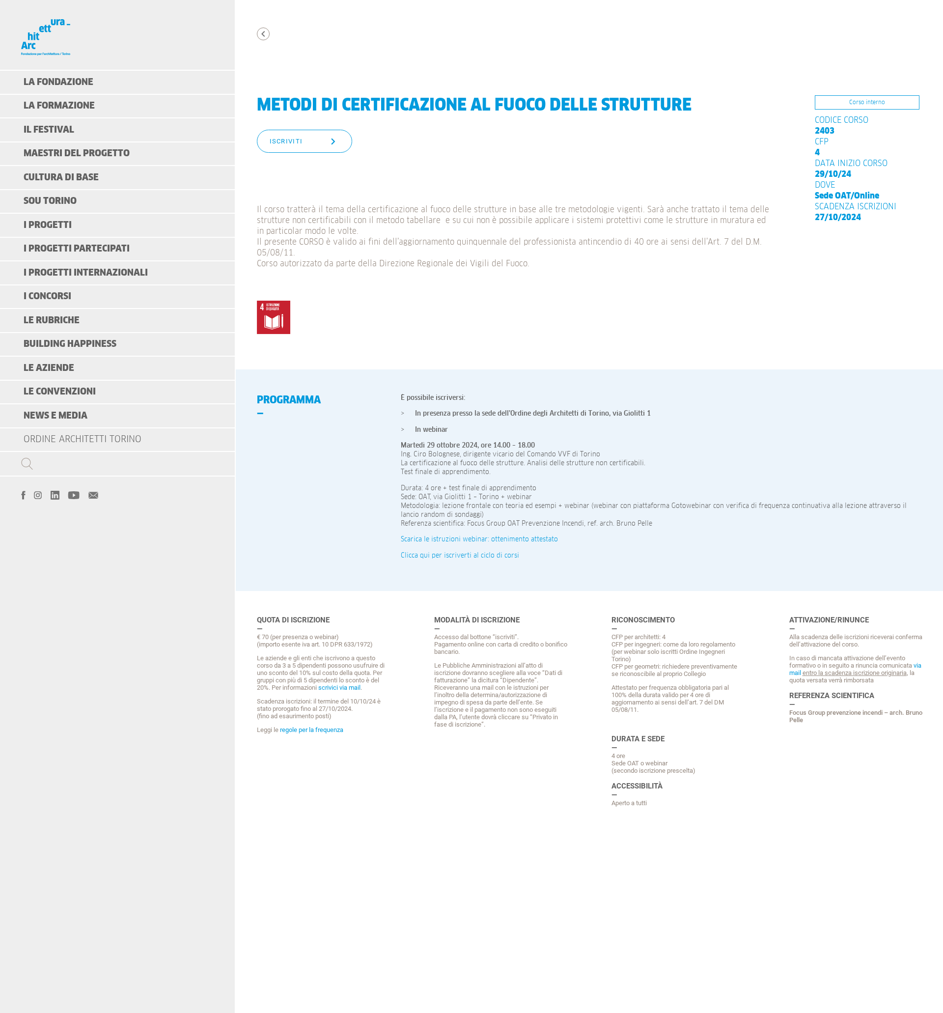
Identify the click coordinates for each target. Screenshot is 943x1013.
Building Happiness (70, 344)
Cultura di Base (61, 177)
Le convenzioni (60, 391)
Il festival (49, 130)
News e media (55, 416)
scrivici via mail (339, 687)
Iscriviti (286, 141)
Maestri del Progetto (77, 153)
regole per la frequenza (311, 729)
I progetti (48, 225)
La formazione (59, 106)
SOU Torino (50, 201)
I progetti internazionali (86, 273)
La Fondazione (58, 82)
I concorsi (47, 296)
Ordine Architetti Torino (82, 439)
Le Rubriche (52, 320)
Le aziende (49, 368)
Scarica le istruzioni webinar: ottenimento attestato (479, 539)
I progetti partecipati (77, 248)
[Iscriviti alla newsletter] (93, 494)
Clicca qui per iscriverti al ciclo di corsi (460, 555)
